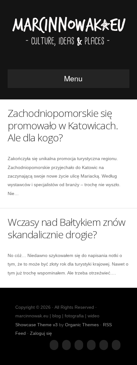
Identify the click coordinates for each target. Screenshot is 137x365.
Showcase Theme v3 (36, 324)
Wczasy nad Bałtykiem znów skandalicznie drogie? (66, 228)
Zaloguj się (41, 333)
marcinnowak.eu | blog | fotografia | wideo (68, 36)
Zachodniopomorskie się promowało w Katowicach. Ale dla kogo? (63, 125)
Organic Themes (82, 324)
